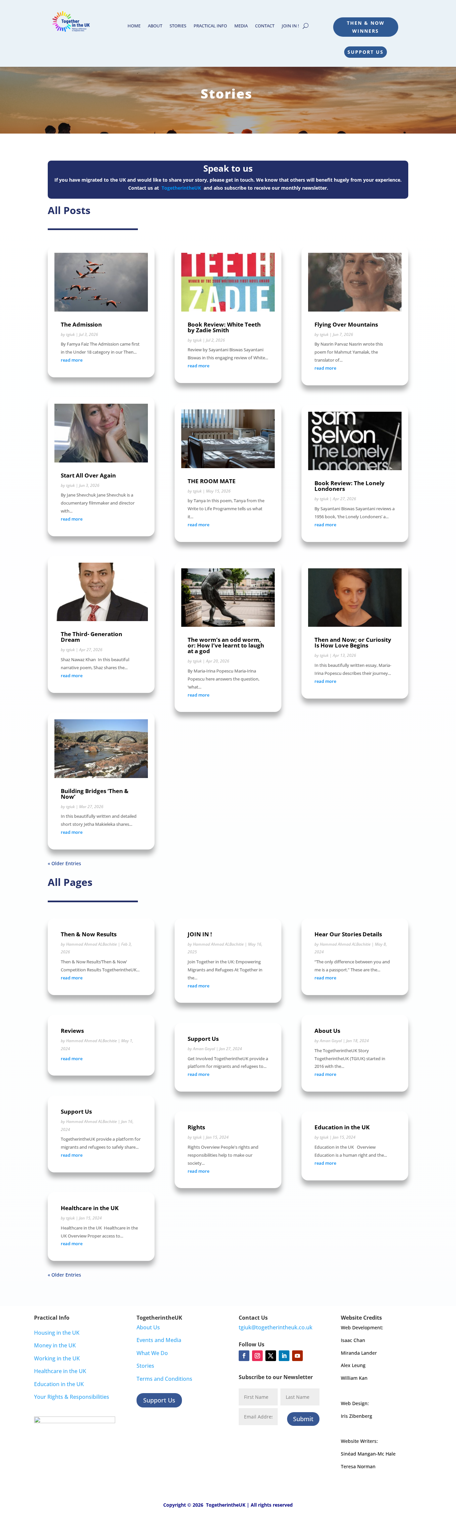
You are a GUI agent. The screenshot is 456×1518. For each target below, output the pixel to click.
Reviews (72, 1030)
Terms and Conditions (164, 1378)
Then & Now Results (89, 934)
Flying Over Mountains (346, 324)
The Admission (81, 324)
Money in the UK (55, 1345)
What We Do (152, 1353)
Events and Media (159, 1340)
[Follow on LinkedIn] (284, 1355)
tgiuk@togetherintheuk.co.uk (275, 1327)
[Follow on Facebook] (244, 1355)
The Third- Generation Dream (91, 636)
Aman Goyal (204, 1049)
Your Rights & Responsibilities (71, 1396)
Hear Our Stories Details (348, 934)
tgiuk (70, 334)
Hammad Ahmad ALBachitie (91, 944)
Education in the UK (342, 1127)
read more (71, 360)
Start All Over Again (88, 475)
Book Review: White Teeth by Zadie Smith (224, 327)
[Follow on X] (270, 1355)
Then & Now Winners (366, 27)
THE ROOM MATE (212, 481)
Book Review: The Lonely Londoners (349, 486)
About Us (327, 1030)
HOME (134, 26)
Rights (196, 1127)
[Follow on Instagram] (257, 1355)
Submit (303, 1419)
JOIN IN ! (290, 26)
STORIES (178, 26)
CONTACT (264, 26)
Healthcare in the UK (90, 1208)
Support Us (366, 52)
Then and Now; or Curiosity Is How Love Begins (352, 642)
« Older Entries (64, 863)
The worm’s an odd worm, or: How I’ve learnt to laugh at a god (226, 645)
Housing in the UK (56, 1332)
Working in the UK (57, 1358)
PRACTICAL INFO (210, 26)
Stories (145, 1365)
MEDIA (241, 26)
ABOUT (155, 26)
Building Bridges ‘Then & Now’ (95, 793)
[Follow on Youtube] (297, 1355)
